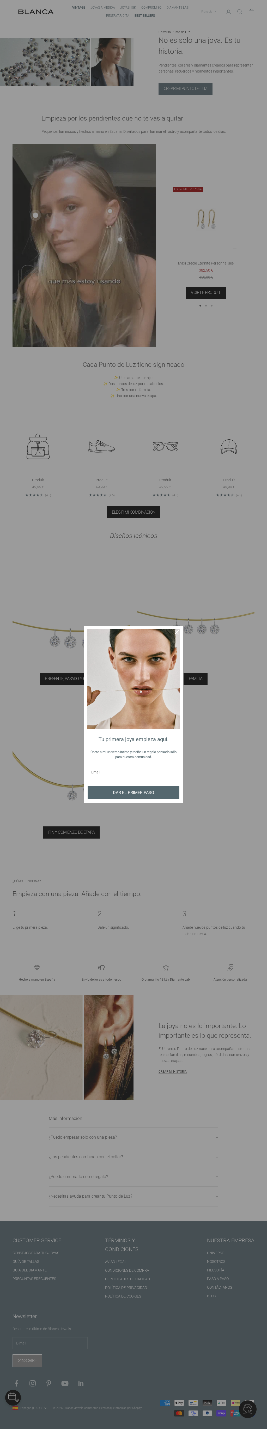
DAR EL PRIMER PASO (133, 792)
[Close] (177, 632)
